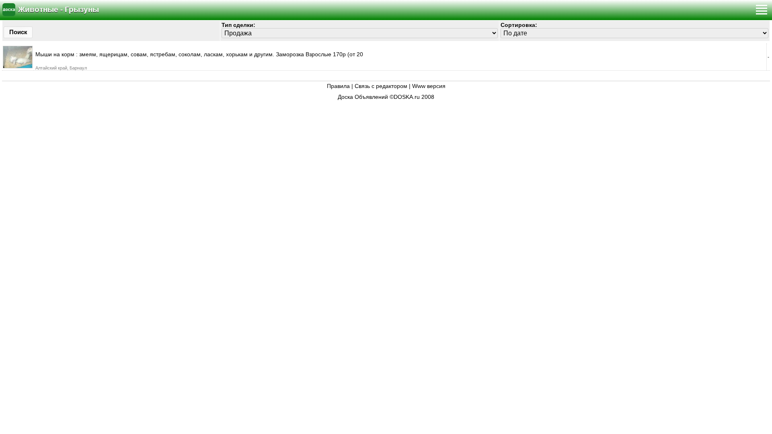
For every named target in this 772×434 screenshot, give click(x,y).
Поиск (18, 32)
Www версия (429, 86)
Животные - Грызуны (58, 9)
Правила (338, 86)
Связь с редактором (381, 86)
